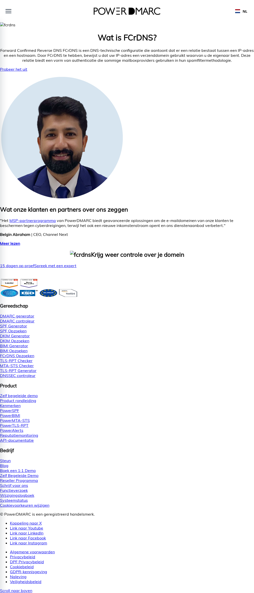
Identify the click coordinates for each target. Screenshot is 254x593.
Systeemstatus (14, 500)
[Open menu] (8, 11)
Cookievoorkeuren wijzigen (24, 505)
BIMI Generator (14, 345)
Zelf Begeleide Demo (19, 475)
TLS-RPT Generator (18, 370)
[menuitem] (132, 551)
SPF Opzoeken (13, 330)
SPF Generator (13, 325)
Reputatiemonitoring (19, 435)
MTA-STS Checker (17, 365)
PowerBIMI (10, 415)
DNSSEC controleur (17, 375)
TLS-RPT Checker (16, 360)
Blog (4, 465)
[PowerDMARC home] (127, 11)
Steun (5, 460)
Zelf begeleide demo (19, 395)
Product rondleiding (18, 400)
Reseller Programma (19, 480)
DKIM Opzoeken (14, 340)
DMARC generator (17, 315)
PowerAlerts (11, 430)
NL (245, 11)
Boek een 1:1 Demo (18, 470)
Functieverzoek (14, 490)
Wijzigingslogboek (17, 495)
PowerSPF (9, 410)
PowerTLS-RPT (14, 425)
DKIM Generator (15, 335)
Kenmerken (10, 405)
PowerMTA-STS (15, 420)
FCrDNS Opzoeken (17, 355)
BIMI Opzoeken (14, 350)
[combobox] (241, 11)
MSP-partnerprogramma (32, 220)
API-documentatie (17, 440)
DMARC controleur (17, 320)
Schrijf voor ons (14, 485)
